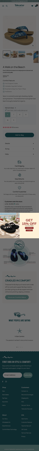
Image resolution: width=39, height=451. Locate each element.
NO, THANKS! (29, 230)
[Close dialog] (1, 214)
